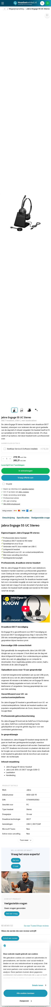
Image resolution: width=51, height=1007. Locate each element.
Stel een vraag (12, 914)
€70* (24, 495)
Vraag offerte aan (25, 478)
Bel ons (16, 860)
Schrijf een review (10, 938)
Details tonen (37, 985)
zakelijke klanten (28, 489)
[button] (25, 448)
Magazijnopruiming (16, 9)
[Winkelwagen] (47, 3)
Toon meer (24, 840)
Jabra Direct (21, 659)
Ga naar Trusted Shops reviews (36, 926)
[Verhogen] (10, 459)
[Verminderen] (3, 459)
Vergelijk (9, 484)
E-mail (16, 866)
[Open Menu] (2, 3)
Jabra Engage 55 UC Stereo (38, 9)
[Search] (42, 3)
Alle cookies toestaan (25, 993)
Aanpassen (24, 1001)
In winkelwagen (25, 471)
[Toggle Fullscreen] (47, 15)
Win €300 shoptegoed (11, 504)
